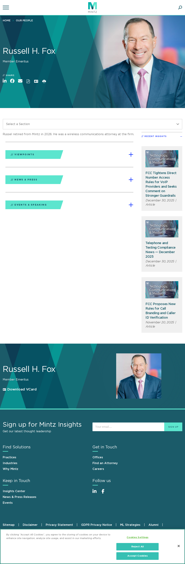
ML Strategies (130, 524)
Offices (97, 457)
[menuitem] (7, 20)
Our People (24, 20)
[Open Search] (180, 7)
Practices (9, 457)
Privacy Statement (59, 524)
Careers (98, 469)
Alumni (153, 524)
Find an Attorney (105, 463)
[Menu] (6, 7)
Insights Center (14, 491)
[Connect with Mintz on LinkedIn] (96, 493)
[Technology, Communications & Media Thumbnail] (161, 158)
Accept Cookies (137, 556)
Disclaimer (30, 524)
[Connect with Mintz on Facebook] (105, 493)
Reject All (137, 547)
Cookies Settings (137, 537)
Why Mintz (10, 469)
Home (6, 20)
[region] (92, 546)
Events (8, 502)
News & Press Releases (19, 497)
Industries (10, 463)
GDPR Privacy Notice (96, 524)
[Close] (179, 546)
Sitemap (9, 524)
